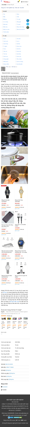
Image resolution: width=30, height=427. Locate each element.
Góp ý (16, 351)
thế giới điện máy (14, 301)
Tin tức (16, 345)
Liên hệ (17, 359)
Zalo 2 (28, 24)
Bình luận (14, 66)
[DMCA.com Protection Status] (18, 418)
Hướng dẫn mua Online (6, 357)
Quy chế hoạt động (5, 351)
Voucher (17, 357)
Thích (7, 66)
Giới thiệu (17, 342)
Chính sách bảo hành (6, 342)
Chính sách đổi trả (5, 345)
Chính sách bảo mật (5, 348)
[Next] (27, 323)
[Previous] (2, 323)
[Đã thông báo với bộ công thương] (10, 417)
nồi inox (5, 292)
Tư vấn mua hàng (19, 348)
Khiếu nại (17, 354)
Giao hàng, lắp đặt (5, 354)
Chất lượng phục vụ (5, 359)
